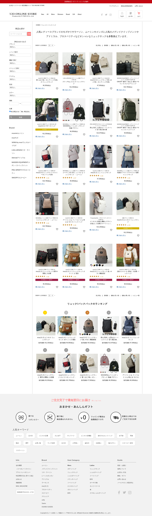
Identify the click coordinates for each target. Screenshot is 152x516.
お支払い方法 (121, 472)
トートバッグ (72, 482)
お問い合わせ (139, 6)
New (42, 14)
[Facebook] (102, 14)
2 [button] (52, 45)
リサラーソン (20, 450)
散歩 (17, 443)
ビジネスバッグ (73, 486)
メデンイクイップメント (50, 469)
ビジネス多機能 (86, 436)
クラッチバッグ (73, 479)
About (79, 14)
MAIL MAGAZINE (21, 486)
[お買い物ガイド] (130, 17)
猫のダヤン (112, 443)
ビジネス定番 (43, 436)
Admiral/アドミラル (18, 158)
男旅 (131, 436)
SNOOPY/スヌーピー (19, 178)
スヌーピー (45, 493)
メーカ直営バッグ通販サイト (57, 513)
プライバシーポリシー (23, 472)
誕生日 (87, 443)
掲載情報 (19, 482)
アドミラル (45, 479)
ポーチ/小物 (93, 482)
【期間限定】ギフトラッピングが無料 (76, 1)
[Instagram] (110, 14)
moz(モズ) (45, 486)
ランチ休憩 (51, 443)
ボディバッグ (72, 469)
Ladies (92, 465)
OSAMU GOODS (47, 507)
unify (43, 500)
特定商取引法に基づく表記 (24, 476)
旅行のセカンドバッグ (105, 436)
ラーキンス (45, 482)
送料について (121, 469)
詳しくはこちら (95, 400)
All (47, 14)
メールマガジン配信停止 (125, 482)
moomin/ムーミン (18, 133)
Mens (69, 465)
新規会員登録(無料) (127, 6)
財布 (69, 493)
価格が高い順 (126, 45)
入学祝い (75, 443)
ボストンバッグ (73, 489)
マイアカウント (114, 6)
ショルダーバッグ (73, 476)
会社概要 (19, 465)
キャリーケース (95, 486)
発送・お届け (121, 465)
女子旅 (121, 436)
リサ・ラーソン (47, 472)
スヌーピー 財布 (127, 443)
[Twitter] (106, 14)
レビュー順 (136, 45)
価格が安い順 (115, 45)
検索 (20, 117)
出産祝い (99, 443)
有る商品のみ (15, 111)
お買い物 (38, 443)
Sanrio (44, 503)
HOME (38, 25)
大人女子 (58, 436)
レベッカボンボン (47, 476)
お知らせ (19, 479)
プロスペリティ (47, 489)
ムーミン (19, 436)
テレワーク (70, 436)
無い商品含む (25, 111)
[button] (55, 45)
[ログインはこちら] (122, 17)
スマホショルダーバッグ (98, 493)
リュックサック (73, 472)
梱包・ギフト (121, 476)
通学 (26, 443)
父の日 (30, 436)
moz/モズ (15, 138)
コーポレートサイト (23, 469)
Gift (74, 14)
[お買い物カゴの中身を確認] (139, 17)
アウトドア (45, 496)
